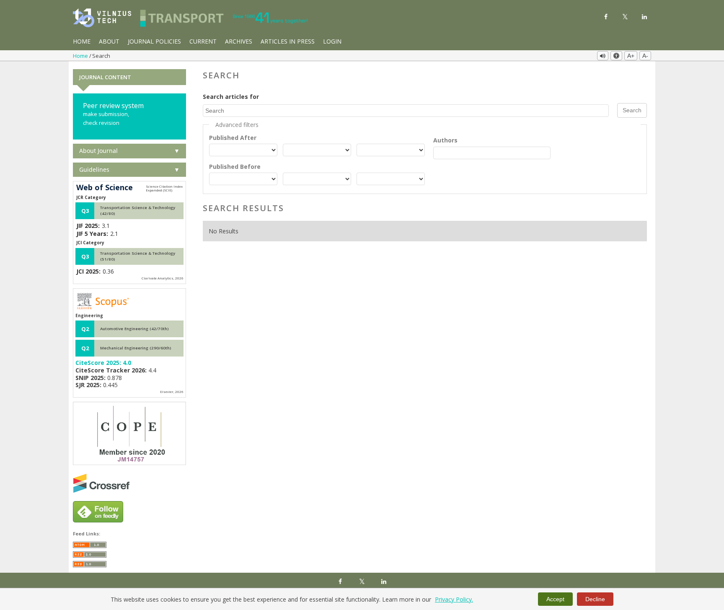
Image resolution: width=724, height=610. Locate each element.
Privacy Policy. (454, 599)
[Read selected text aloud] (602, 55)
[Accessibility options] (616, 55)
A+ (630, 55)
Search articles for (231, 97)
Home (81, 41)
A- (645, 55)
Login (332, 41)
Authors (445, 140)
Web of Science (104, 188)
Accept (555, 599)
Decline (595, 599)
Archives (238, 41)
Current (203, 41)
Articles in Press (288, 41)
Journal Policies (154, 41)
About (109, 41)
